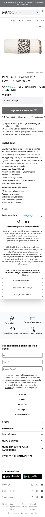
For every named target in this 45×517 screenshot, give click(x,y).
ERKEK (22, 399)
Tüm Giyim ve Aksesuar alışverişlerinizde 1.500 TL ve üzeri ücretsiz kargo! (22, 3)
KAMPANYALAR (22, 414)
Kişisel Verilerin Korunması (35, 506)
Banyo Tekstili (39, 21)
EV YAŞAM (22, 409)
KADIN (22, 394)
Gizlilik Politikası (5, 505)
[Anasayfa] (8, 12)
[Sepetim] (42, 12)
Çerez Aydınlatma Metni (15, 506)
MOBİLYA (22, 404)
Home (21, 21)
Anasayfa (12, 21)
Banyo (29, 21)
